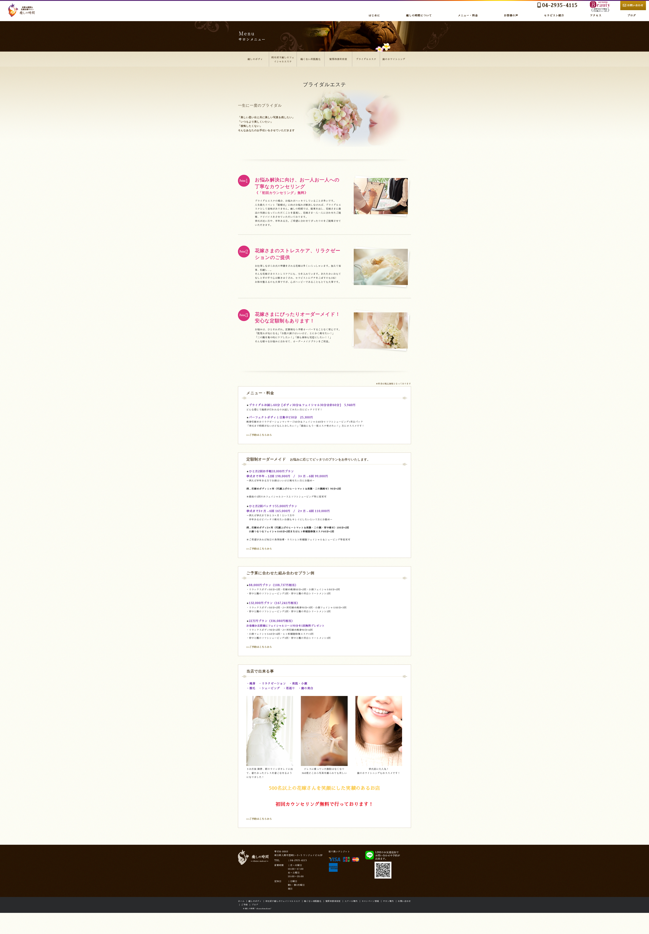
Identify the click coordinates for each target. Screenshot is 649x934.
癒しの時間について (419, 15)
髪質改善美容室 (338, 59)
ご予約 (244, 905)
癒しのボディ (255, 59)
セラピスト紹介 (554, 15)
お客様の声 (511, 15)
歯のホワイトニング (393, 59)
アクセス (596, 15)
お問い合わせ (635, 5)
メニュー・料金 (468, 15)
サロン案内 (388, 901)
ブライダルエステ (366, 59)
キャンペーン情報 (370, 901)
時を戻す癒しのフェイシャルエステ (282, 59)
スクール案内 (351, 901)
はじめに (374, 15)
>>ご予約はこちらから (259, 435)
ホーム (241, 901)
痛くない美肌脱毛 (311, 59)
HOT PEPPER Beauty (599, 6)
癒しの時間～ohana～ (22, 10)
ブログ (631, 15)
